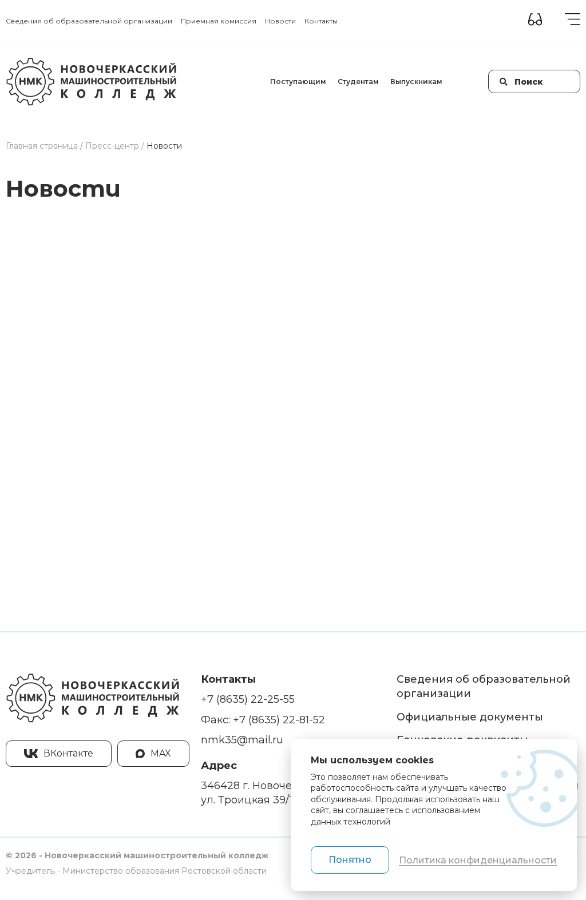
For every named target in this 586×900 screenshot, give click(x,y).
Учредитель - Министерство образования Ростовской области (136, 871)
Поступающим (298, 81)
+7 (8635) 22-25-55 (248, 699)
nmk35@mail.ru (242, 740)
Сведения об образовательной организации (89, 21)
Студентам (358, 81)
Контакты (321, 21)
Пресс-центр (112, 146)
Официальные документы (470, 717)
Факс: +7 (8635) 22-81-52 (263, 720)
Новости (280, 21)
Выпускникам (416, 81)
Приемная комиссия (218, 21)
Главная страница (42, 146)
